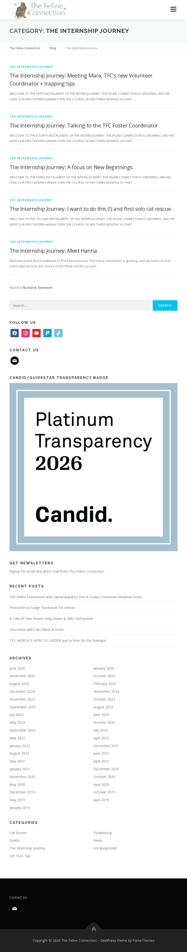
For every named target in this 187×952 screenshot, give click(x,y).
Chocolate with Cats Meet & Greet (36, 629)
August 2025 (19, 683)
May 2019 (17, 800)
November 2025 (22, 675)
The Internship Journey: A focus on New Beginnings (71, 167)
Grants (14, 840)
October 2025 (104, 675)
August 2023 (103, 707)
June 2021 (101, 753)
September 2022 (22, 730)
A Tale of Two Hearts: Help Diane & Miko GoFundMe (51, 618)
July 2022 (101, 730)
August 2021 (19, 753)
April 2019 (101, 800)
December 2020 (106, 769)
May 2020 (17, 784)
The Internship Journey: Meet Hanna (53, 250)
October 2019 (104, 792)
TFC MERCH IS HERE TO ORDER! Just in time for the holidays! (57, 640)
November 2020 (22, 776)
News (98, 840)
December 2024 (22, 691)
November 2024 (106, 691)
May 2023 (17, 722)
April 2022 (101, 738)
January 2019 (19, 807)
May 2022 (17, 738)
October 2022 (104, 722)
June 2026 (17, 668)
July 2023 (16, 714)
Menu (173, 9)
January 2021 (19, 769)
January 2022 (19, 745)
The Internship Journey (31, 66)
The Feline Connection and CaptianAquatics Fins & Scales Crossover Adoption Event (75, 597)
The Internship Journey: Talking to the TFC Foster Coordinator (83, 125)
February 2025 (105, 683)
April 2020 (101, 784)
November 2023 (22, 699)
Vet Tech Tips (20, 856)
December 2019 (22, 792)
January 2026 (104, 668)
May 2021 (17, 761)
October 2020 (104, 776)
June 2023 (101, 714)
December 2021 (106, 745)
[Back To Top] (93, 929)
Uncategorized (105, 848)
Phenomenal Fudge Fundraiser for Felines (42, 607)
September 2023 (22, 707)
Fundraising (103, 832)
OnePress (108, 940)
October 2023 (104, 699)
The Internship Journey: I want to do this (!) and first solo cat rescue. (90, 208)
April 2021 (101, 761)
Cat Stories (18, 832)
